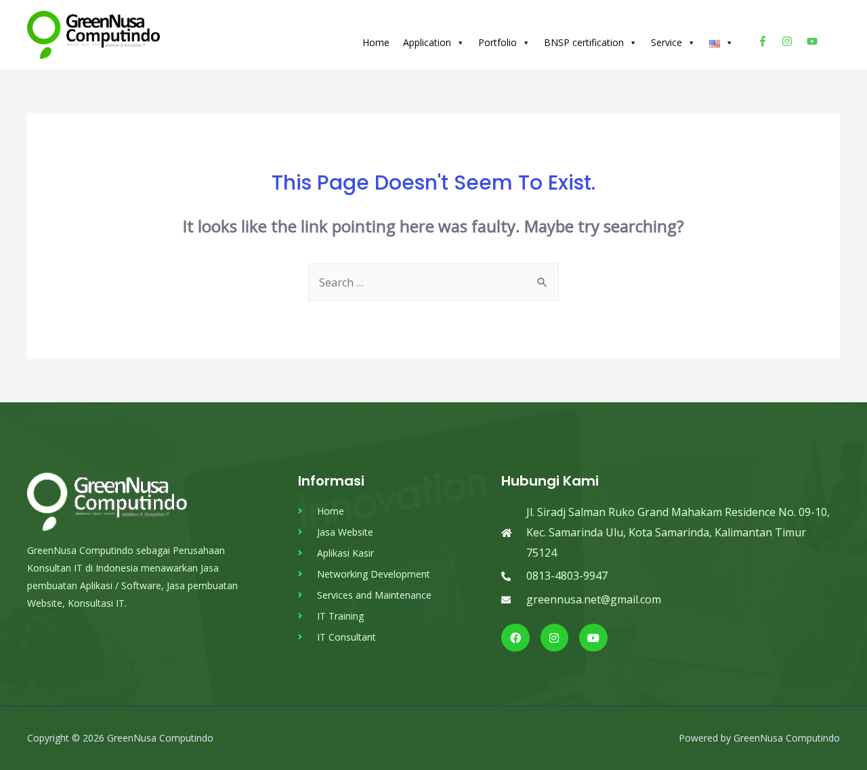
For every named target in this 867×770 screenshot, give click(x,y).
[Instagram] (555, 638)
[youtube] (814, 41)
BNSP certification (584, 42)
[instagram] (793, 41)
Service (666, 42)
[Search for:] (433, 282)
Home (375, 42)
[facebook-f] (768, 41)
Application (427, 42)
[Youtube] (593, 638)
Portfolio (497, 42)
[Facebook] (515, 638)
